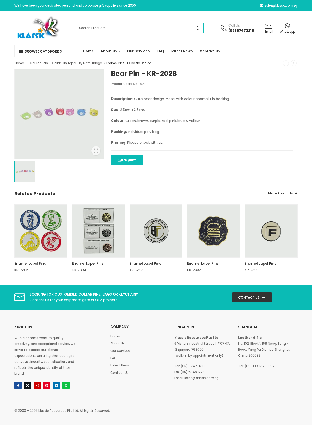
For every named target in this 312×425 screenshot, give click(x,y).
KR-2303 (136, 269)
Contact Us (210, 51)
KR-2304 (79, 269)
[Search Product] (198, 28)
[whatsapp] (66, 385)
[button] (46, 51)
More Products (280, 194)
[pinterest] (46, 385)
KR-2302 (194, 269)
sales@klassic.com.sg (281, 5)
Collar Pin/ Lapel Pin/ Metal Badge (77, 63)
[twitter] (27, 385)
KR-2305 (21, 269)
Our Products (38, 63)
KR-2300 (252, 269)
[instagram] (37, 385)
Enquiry (129, 160)
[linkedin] (56, 385)
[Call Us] (223, 27)
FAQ (160, 51)
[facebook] (18, 385)
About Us (108, 51)
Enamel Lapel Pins (30, 263)
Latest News (182, 51)
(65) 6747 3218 (241, 30)
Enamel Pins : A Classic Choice (128, 63)
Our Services (138, 51)
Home (88, 51)
